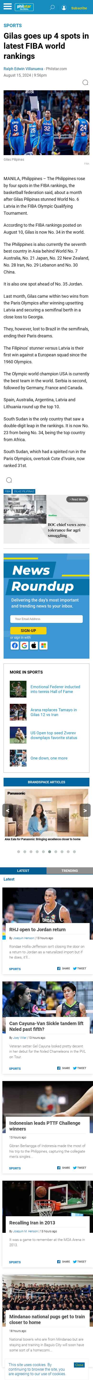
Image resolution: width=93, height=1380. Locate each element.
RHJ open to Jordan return (37, 929)
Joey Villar (19, 1038)
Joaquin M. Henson (25, 1231)
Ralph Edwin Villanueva (23, 69)
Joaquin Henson (23, 938)
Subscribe (79, 8)
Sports (13, 25)
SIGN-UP (28, 630)
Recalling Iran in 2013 (32, 1223)
